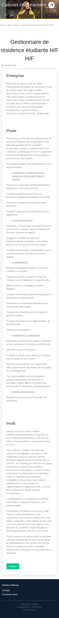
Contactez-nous (9, 594)
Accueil (2, 25)
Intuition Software (10, 585)
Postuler (13, 566)
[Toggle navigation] (6, 14)
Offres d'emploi (13, 25)
